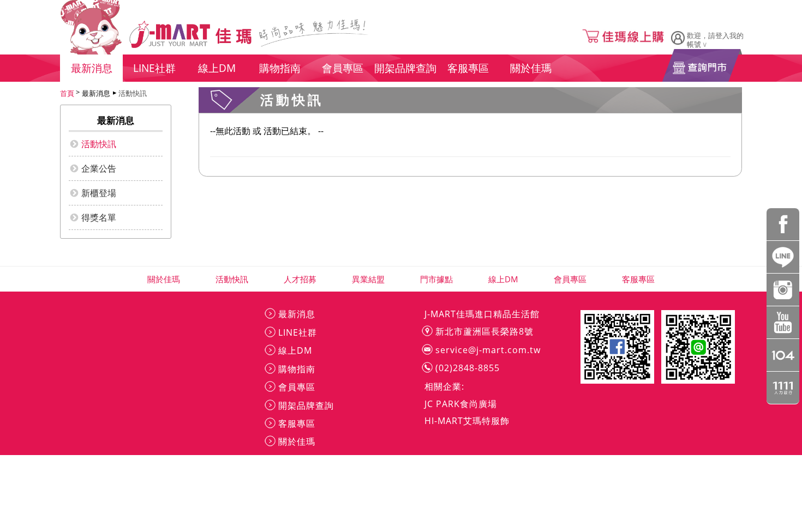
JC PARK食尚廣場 (460, 404)
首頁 (67, 93)
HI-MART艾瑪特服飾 (467, 421)
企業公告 (98, 168)
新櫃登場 (98, 193)
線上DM (503, 279)
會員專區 (570, 279)
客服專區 (638, 279)
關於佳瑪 (164, 279)
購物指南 (296, 369)
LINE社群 (297, 332)
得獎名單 (98, 217)
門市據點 (436, 279)
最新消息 (296, 314)
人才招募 (300, 279)
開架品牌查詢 (306, 405)
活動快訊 (132, 93)
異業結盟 (368, 279)
